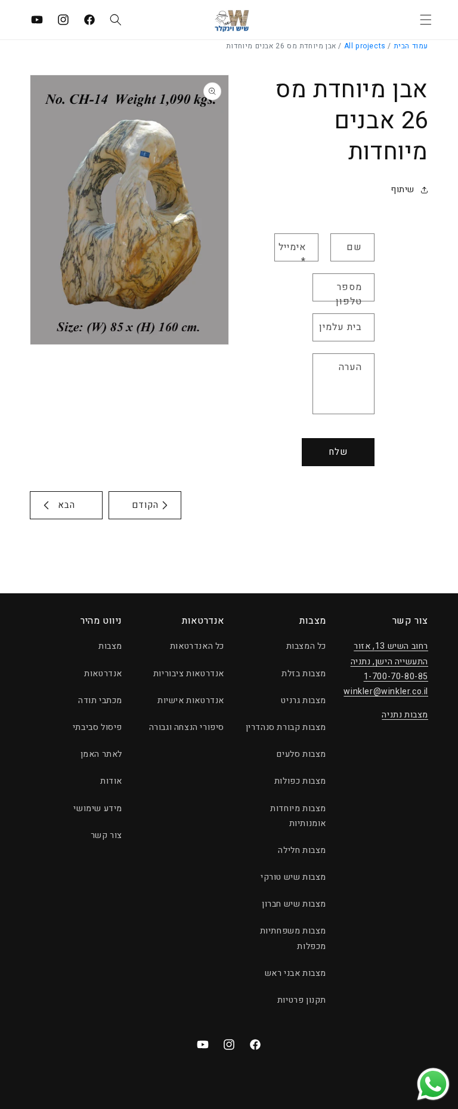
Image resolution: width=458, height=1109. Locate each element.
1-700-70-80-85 (396, 676)
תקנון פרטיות (301, 1000)
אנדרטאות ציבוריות (188, 673)
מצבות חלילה (302, 850)
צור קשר (106, 835)
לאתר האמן (101, 754)
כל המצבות (306, 646)
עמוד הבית (411, 46)
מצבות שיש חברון (294, 904)
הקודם (145, 505)
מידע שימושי (97, 808)
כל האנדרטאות (197, 646)
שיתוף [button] (402, 189)
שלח (338, 451)
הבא (66, 505)
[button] (426, 20)
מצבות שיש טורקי (293, 877)
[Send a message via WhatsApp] (433, 1084)
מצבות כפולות (300, 781)
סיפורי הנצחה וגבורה (186, 727)
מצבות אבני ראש (295, 973)
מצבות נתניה (405, 714)
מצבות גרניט (303, 700)
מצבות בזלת (303, 673)
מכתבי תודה (100, 700)
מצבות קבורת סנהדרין (286, 727)
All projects (365, 46)
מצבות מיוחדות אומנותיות (298, 816)
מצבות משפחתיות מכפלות (293, 938)
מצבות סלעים (301, 754)
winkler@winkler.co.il (386, 691)
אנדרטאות (103, 673)
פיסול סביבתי (97, 727)
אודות (111, 781)
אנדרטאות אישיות (190, 700)
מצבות (110, 646)
